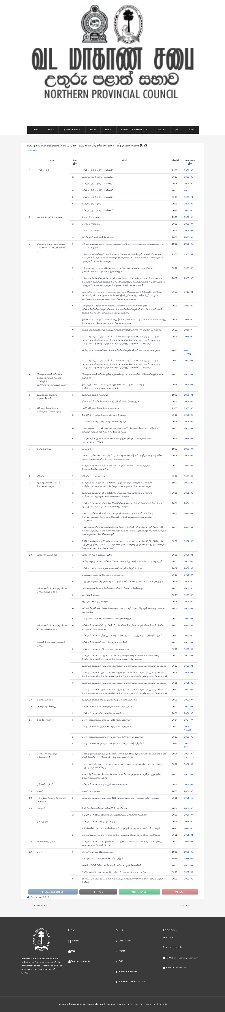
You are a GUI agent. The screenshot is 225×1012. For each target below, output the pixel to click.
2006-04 (188, 581)
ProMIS (122, 951)
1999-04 (188, 449)
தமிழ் (177, 129)
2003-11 (188, 197)
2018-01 (188, 527)
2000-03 (188, 588)
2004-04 (188, 720)
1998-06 (188, 858)
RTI (107, 129)
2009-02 (188, 608)
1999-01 (188, 395)
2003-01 (188, 666)
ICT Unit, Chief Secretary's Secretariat (182, 958)
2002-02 (188, 568)
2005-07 (188, 784)
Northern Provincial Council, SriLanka (148, 1004)
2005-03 (188, 872)
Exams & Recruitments (132, 129)
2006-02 (188, 683)
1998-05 (188, 244)
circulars (32, 150)
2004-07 (188, 753)
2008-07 (188, 421)
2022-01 (188, 360)
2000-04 (188, 374)
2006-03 (188, 764)
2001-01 (188, 642)
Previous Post (39, 905)
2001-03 (188, 649)
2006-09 (188, 713)
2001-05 (188, 493)
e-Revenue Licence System (132, 981)
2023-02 (188, 737)
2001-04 (188, 699)
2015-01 (188, 513)
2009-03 (188, 455)
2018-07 (188, 330)
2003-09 (188, 183)
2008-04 (188, 815)
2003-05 (188, 177)
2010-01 (188, 618)
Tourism (75, 941)
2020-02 (188, 635)
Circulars (161, 129)
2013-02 (188, 305)
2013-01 (188, 292)
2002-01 (188, 706)
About (50, 129)
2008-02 (188, 415)
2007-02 (188, 774)
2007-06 (188, 278)
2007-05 (188, 268)
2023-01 (188, 384)
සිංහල (191, 129)
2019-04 (188, 336)
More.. (24, 973)
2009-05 (188, 230)
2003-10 (188, 190)
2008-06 (188, 203)
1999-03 (188, 408)
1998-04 (188, 217)
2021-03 (188, 689)
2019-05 (188, 841)
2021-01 (188, 835)
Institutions (72, 129)
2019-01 (188, 438)
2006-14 (188, 503)
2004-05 (188, 401)
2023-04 (188, 210)
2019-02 (188, 821)
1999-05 (188, 482)
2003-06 (188, 595)
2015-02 (188, 319)
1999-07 (188, 254)
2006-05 (188, 791)
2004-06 (188, 808)
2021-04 (188, 237)
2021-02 (188, 878)
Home (35, 129)
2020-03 (188, 828)
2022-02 (188, 541)
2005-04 (188, 575)
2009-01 (188, 428)
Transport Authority (80, 961)
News (93, 129)
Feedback (168, 937)
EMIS (121, 961)
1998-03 (188, 170)
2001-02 (188, 561)
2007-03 (188, 476)
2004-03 (188, 672)
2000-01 (188, 555)
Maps (74, 951)
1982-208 (189, 757)
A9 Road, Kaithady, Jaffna (177, 967)
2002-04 (188, 224)
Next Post (187, 905)
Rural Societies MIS (128, 971)
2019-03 (188, 465)
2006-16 (188, 798)
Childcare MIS (125, 941)
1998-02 (188, 852)
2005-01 (188, 865)
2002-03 (188, 655)
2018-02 (188, 625)
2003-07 (188, 601)
